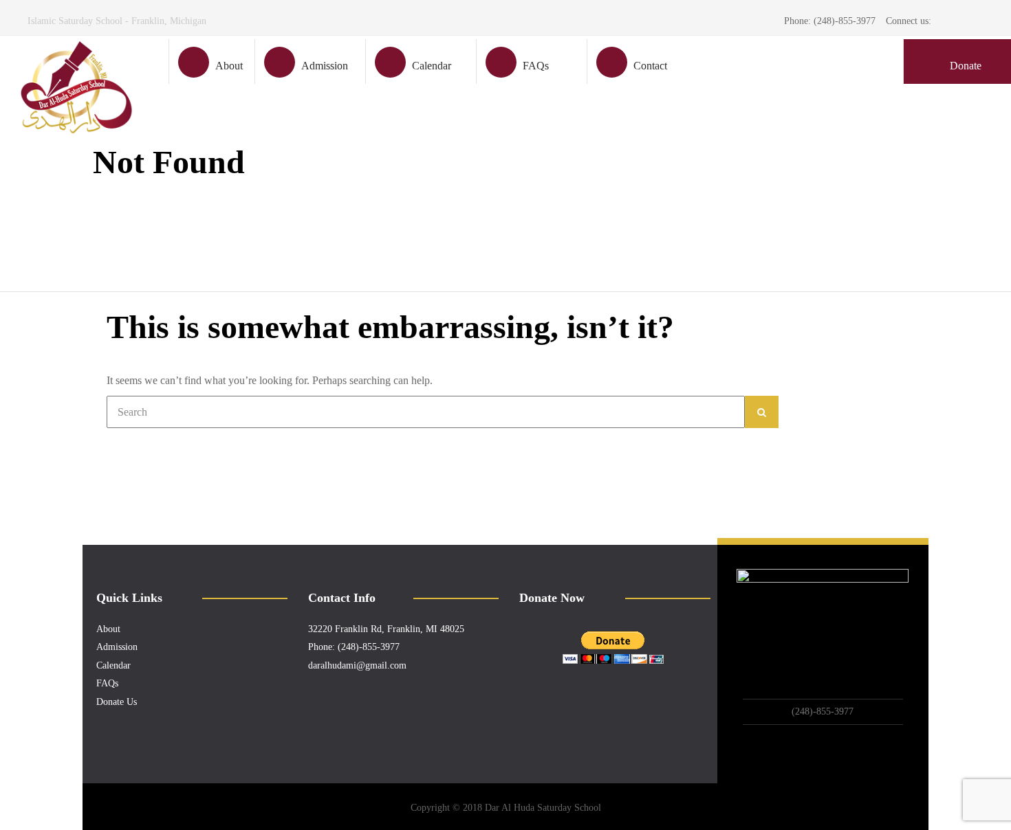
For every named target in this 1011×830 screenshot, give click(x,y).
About (229, 65)
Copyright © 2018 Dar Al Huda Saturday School (506, 808)
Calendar (431, 65)
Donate (965, 65)
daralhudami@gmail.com (357, 665)
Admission (324, 65)
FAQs (536, 65)
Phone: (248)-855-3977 (354, 647)
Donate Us (116, 702)
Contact (650, 65)
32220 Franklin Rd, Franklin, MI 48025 (386, 629)
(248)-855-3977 (823, 711)
